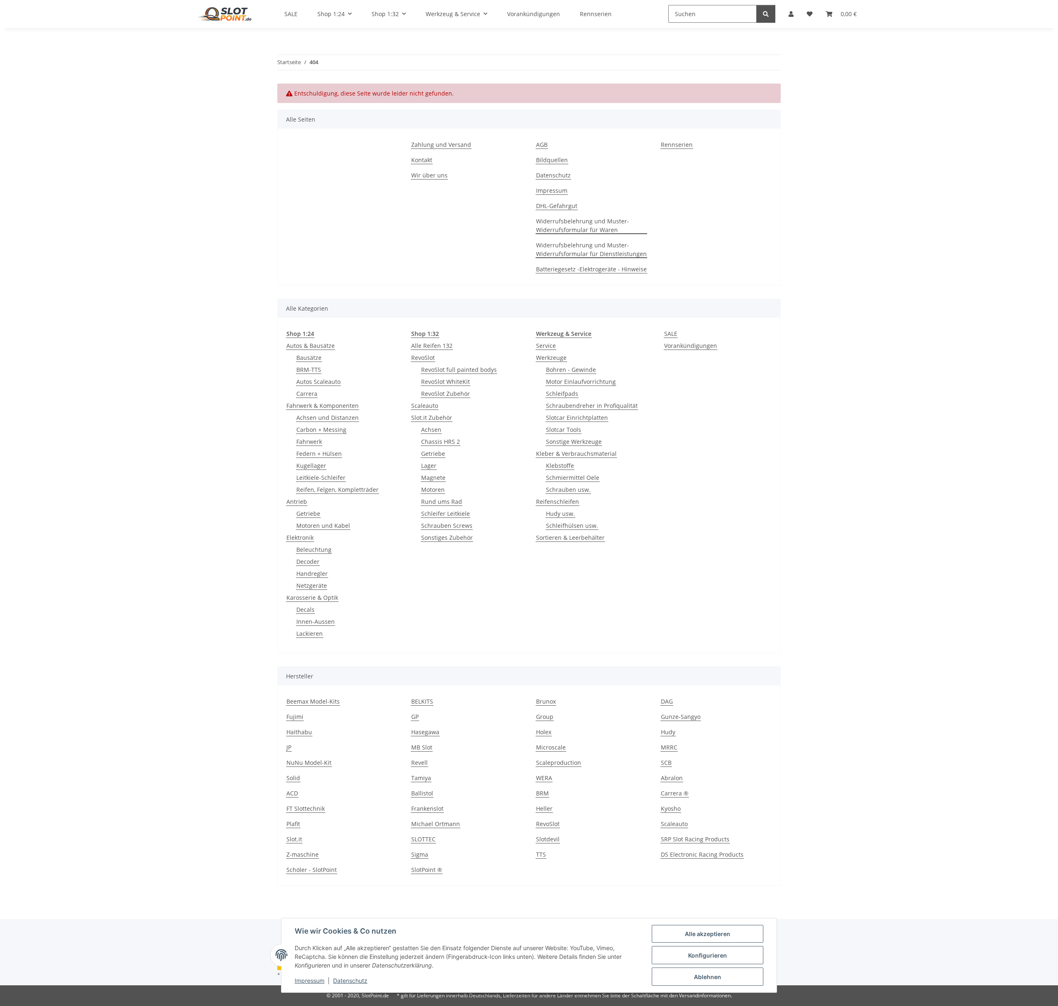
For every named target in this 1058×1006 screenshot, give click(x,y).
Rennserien (677, 145)
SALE (670, 334)
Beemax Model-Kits (313, 701)
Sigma (419, 854)
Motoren (433, 489)
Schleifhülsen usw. (572, 525)
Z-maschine (302, 854)
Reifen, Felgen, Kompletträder (337, 489)
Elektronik (300, 537)
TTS (541, 854)
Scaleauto (424, 406)
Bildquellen (552, 160)
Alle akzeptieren (707, 933)
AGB (542, 145)
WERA (544, 778)
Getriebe (308, 513)
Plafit (293, 824)
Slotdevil (548, 839)
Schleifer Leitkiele (445, 513)
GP (415, 717)
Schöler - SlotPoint (311, 870)
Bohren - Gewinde (571, 370)
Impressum (309, 980)
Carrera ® (675, 793)
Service (546, 346)
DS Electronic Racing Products (702, 854)
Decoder (307, 561)
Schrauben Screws (446, 525)
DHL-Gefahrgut (556, 206)
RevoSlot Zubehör (445, 394)
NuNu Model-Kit (308, 762)
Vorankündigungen (690, 346)
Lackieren (309, 633)
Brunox (546, 701)
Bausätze (309, 358)
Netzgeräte (311, 585)
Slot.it (294, 839)
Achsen (431, 430)
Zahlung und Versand (441, 145)
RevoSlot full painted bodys (459, 370)
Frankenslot (427, 808)
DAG (667, 701)
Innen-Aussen (315, 621)
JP (288, 747)
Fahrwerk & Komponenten (322, 406)
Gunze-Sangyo (681, 717)
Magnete (433, 477)
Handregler (312, 573)
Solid (293, 778)
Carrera (306, 394)
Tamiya (421, 778)
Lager (428, 465)
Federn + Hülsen (319, 453)
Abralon (672, 778)
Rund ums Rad (441, 501)
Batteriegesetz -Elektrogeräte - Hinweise (591, 269)
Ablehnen (707, 976)
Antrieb (296, 501)
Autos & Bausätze (310, 346)
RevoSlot (423, 358)
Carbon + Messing (321, 430)
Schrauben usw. (568, 489)
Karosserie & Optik (312, 597)
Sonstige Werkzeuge (574, 442)
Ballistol (422, 793)
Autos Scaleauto (318, 382)
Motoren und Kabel (323, 525)
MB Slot (421, 747)
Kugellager (311, 465)
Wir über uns (429, 175)
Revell (419, 762)
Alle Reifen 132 (432, 346)
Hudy (668, 732)
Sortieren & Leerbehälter (570, 537)
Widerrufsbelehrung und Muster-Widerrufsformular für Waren (582, 225)
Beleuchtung (313, 549)
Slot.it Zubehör (431, 418)
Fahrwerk (309, 442)
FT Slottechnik (305, 808)
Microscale (551, 747)
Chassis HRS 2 (440, 442)
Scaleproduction (558, 762)
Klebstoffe (560, 465)
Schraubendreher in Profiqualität (592, 406)
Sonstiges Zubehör (447, 537)
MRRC (669, 747)
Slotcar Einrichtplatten (577, 418)
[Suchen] (765, 14)
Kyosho (671, 808)
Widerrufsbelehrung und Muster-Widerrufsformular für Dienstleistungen (591, 249)
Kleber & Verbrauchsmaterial (576, 453)
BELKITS (422, 701)
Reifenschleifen (557, 501)
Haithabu (299, 732)
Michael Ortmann (435, 824)
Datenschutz (350, 980)
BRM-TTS (308, 370)
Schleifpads (562, 394)
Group (544, 717)
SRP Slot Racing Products (695, 839)
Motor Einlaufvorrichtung (581, 382)
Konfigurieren (707, 955)
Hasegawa (425, 732)
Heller (544, 808)
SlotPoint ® (426, 870)
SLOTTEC (423, 839)
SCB (666, 762)
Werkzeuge (551, 358)
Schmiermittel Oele (572, 477)
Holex (543, 732)
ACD (292, 793)
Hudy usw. (560, 513)
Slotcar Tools (563, 430)
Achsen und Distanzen (327, 418)
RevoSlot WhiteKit (445, 382)
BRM (542, 793)
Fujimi (294, 717)
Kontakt (421, 160)
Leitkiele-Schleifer (321, 477)
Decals (305, 609)
